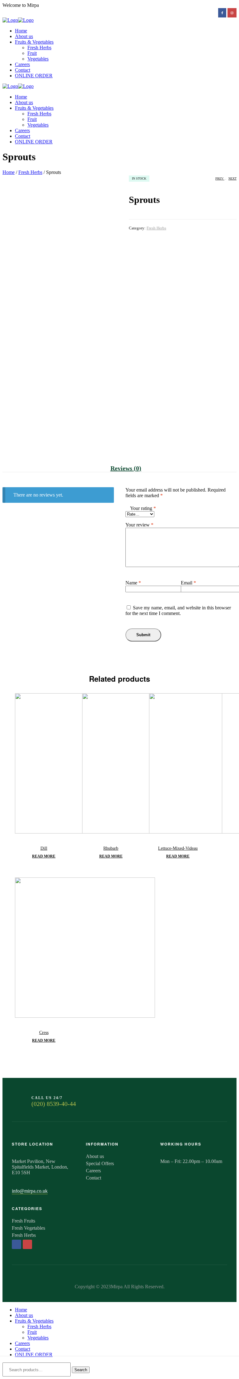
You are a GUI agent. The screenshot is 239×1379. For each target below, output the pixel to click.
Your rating (143, 508)
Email (188, 582)
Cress (44, 1032)
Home (8, 172)
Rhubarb (110, 848)
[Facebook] (16, 1244)
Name (133, 582)
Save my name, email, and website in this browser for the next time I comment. (178, 610)
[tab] (125, 468)
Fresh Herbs (30, 172)
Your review (139, 524)
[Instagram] (27, 1244)
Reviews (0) (125, 468)
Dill (43, 848)
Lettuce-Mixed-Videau (178, 848)
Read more (43, 856)
